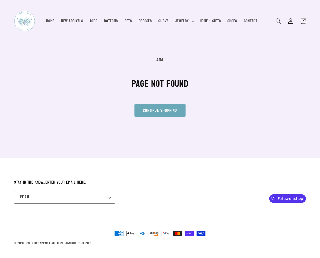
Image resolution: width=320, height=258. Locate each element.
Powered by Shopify (78, 243)
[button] (183, 21)
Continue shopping (160, 110)
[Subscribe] (109, 197)
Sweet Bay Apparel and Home (45, 243)
